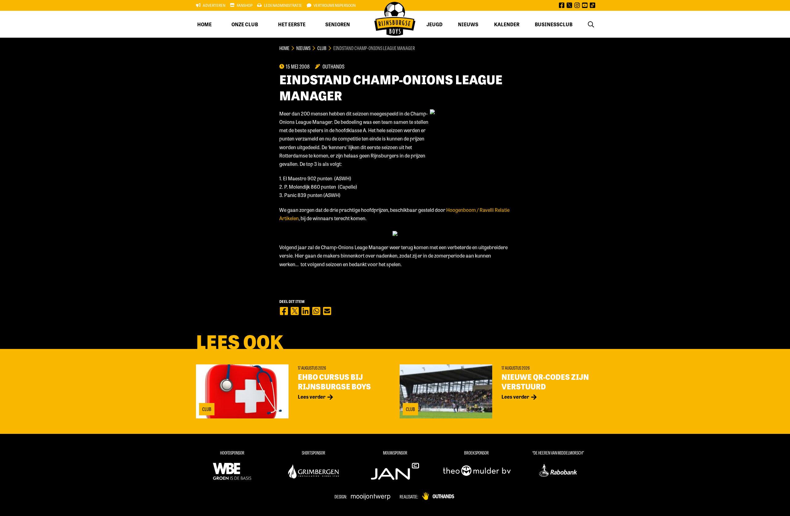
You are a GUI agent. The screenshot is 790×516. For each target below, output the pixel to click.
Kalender (506, 24)
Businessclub (553, 24)
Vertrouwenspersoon (335, 5)
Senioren (337, 24)
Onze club (244, 24)
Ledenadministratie (283, 5)
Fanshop (244, 5)
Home (204, 24)
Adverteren (214, 5)
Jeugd (434, 24)
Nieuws (468, 24)
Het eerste (292, 24)
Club (321, 48)
